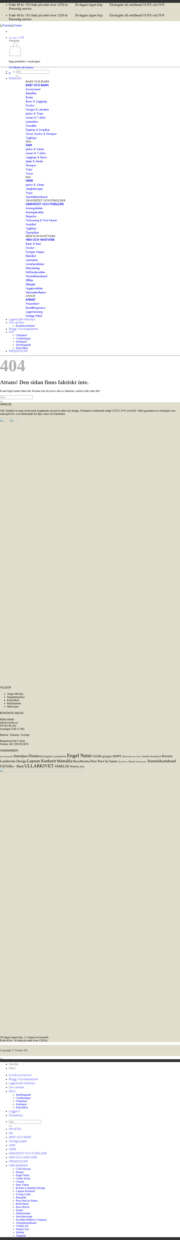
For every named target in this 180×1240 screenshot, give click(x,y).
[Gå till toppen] (1, 1058)
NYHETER (15, 1129)
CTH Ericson (23, 1168)
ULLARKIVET (39, 765)
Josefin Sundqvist (151, 756)
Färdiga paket (18, 1141)
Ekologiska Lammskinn (53, 756)
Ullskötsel (21, 335)
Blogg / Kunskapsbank (23, 329)
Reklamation (14, 703)
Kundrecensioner (25, 325)
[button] (16, 37)
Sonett (131, 761)
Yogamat (21, 1235)
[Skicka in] (1, 401)
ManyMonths (81, 761)
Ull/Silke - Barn (12, 766)
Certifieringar (23, 338)
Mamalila (64, 761)
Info (11, 332)
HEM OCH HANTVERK (23, 1157)
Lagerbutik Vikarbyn (22, 319)
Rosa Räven (123, 762)
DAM (12, 1145)
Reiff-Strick (22, 1203)
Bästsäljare (21, 756)
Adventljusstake (6, 757)
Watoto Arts (22, 1229)
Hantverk (126, 756)
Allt (11, 1133)
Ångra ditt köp (15, 693)
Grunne (20, 1181)
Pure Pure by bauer (103, 761)
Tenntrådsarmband (161, 761)
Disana (34, 756)
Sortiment (21, 341)
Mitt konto (13, 706)
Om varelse (16, 322)
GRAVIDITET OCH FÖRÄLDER (28, 1153)
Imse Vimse (136, 757)
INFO (12, 1091)
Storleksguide (23, 344)
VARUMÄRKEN (18, 1165)
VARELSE (61, 766)
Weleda (20, 1232)
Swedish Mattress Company (31, 1219)
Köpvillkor (22, 347)
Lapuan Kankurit (41, 760)
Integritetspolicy (16, 697)
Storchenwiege (24, 1216)
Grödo (97, 756)
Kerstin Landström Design (30, 1187)
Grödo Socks (23, 1178)
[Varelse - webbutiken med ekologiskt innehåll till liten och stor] (11, 25)
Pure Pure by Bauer (27, 1200)
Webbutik (15, 78)
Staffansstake (141, 762)
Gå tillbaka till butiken (21, 67)
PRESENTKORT (18, 351)
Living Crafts (23, 1194)
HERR (12, 1149)
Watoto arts (77, 766)
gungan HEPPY (112, 756)
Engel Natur (79, 755)
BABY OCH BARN (20, 1137)
